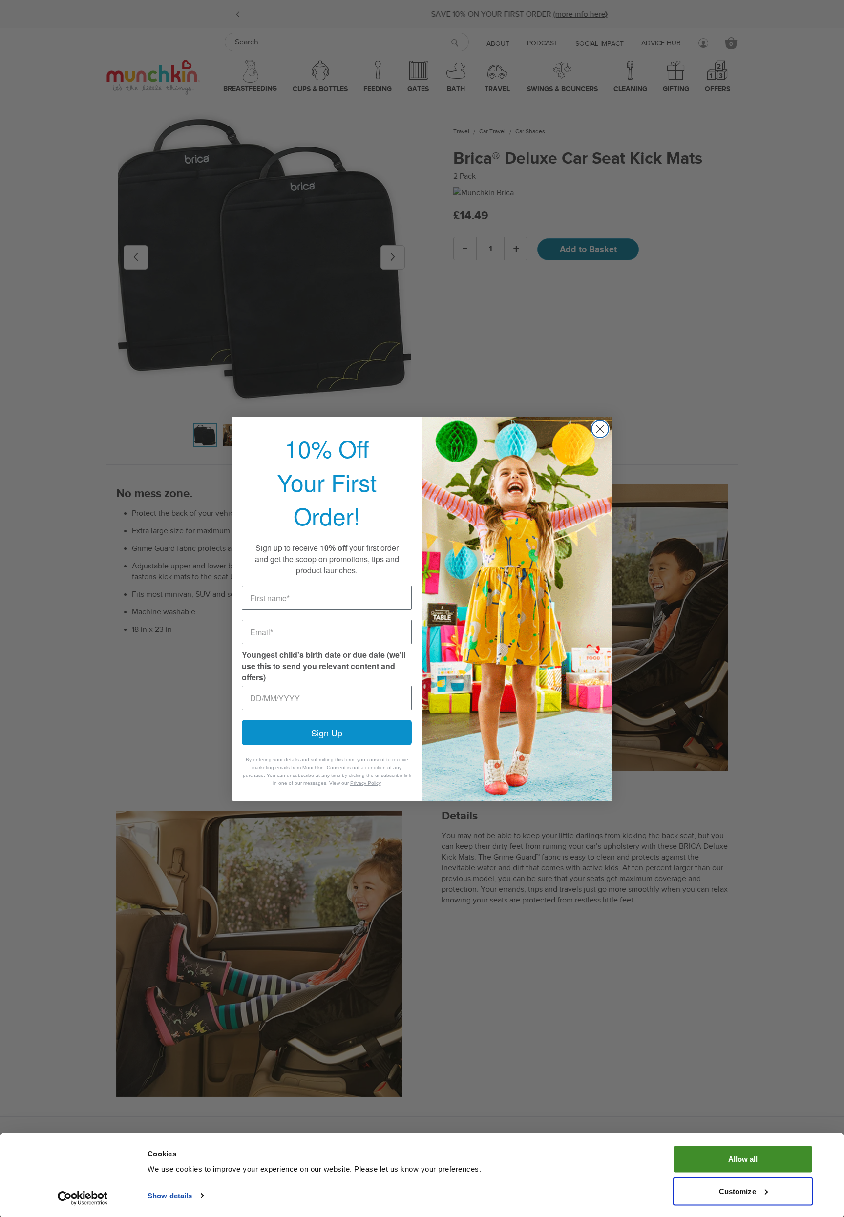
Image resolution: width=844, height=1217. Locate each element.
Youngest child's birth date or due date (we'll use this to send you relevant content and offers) (323, 666)
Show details (170, 1196)
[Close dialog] (600, 429)
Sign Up (326, 732)
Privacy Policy (365, 783)
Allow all (743, 1159)
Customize (737, 1191)
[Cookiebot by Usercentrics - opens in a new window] (83, 1198)
